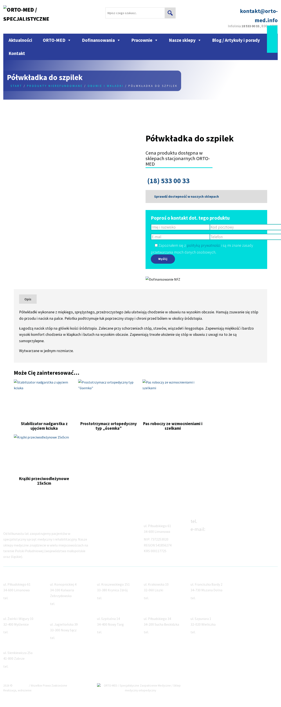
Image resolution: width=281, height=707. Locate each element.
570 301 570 (158, 632)
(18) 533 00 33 (168, 180)
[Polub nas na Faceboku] (272, 30)
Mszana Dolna (202, 576)
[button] (170, 12)
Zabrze (8, 645)
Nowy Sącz (58, 616)
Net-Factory (41, 690)
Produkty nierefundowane (55, 86)
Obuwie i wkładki (106, 86)
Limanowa (11, 576)
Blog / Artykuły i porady (236, 40)
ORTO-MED (54, 40)
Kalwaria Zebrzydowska (69, 576)
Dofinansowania (98, 40)
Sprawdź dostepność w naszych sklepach (186, 196)
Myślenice (11, 610)
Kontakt (17, 53)
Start (16, 86)
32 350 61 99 (18, 666)
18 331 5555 (204, 598)
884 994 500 (158, 598)
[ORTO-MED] (275, 520)
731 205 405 (111, 632)
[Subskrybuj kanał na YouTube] (272, 48)
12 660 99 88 (18, 632)
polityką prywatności (203, 245)
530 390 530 (204, 632)
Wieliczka (198, 610)
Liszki (148, 576)
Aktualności (20, 40)
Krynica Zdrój (107, 576)
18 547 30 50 (65, 638)
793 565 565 (64, 603)
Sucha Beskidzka (157, 610)
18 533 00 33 (211, 521)
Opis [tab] (27, 299)
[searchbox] (140, 12)
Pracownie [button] (141, 40)
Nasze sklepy (182, 40)
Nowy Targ (105, 610)
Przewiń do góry (261, 685)
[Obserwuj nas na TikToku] (272, 39)
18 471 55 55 (112, 598)
